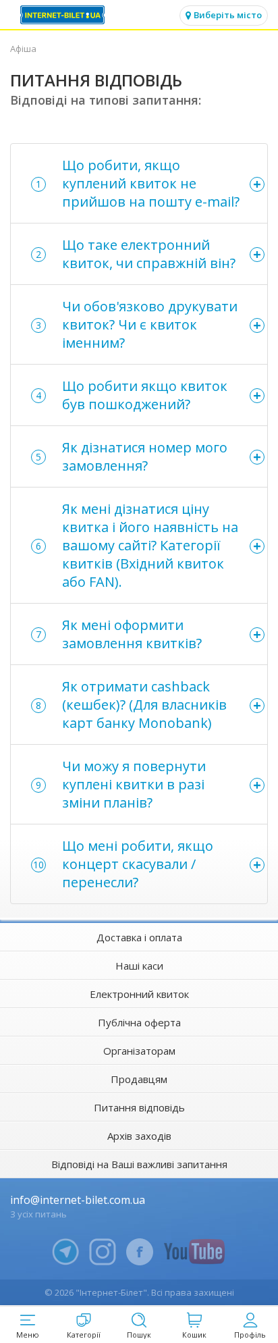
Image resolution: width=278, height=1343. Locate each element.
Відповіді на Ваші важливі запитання (139, 1164)
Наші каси (139, 965)
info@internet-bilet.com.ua (77, 1199)
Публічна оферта (139, 1022)
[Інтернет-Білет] (64, 14)
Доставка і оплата (139, 937)
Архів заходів (139, 1135)
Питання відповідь (139, 1107)
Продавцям (139, 1079)
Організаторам (139, 1050)
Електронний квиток (139, 994)
